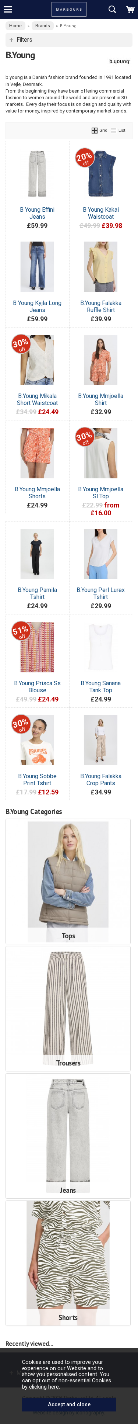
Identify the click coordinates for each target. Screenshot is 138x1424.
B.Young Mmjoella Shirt (100, 399)
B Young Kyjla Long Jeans (37, 306)
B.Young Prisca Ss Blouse (37, 687)
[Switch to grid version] (95, 130)
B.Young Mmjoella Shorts (37, 493)
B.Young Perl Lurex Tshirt (101, 593)
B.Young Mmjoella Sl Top (100, 493)
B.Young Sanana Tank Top (101, 687)
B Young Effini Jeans (37, 213)
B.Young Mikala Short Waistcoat (37, 399)
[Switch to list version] (114, 130)
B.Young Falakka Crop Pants (100, 780)
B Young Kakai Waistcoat (101, 213)
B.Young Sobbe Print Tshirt (37, 780)
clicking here (44, 1387)
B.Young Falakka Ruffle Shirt (100, 306)
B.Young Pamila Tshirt (37, 593)
